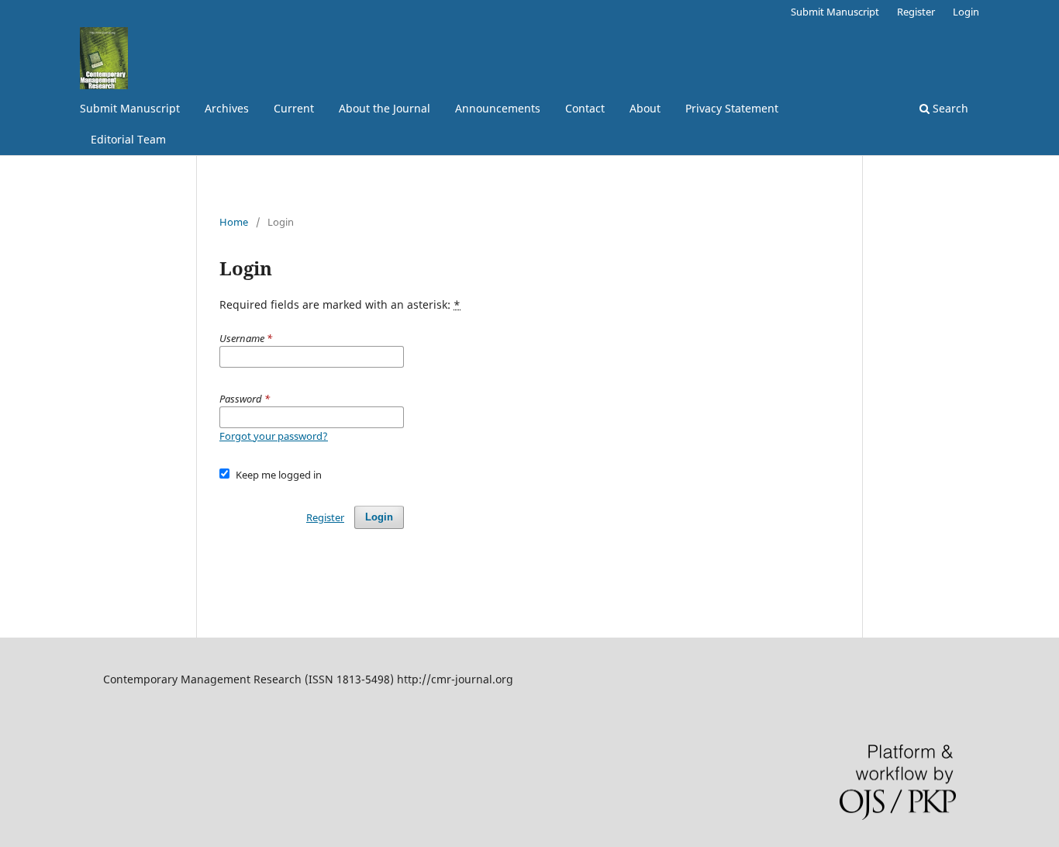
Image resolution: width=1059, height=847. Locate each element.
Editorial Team (128, 139)
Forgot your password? (273, 436)
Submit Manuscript (130, 108)
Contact (585, 108)
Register (916, 12)
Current (294, 108)
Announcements (497, 108)
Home (233, 222)
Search (949, 108)
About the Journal (384, 108)
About (645, 108)
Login (966, 12)
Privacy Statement (731, 108)
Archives (227, 108)
